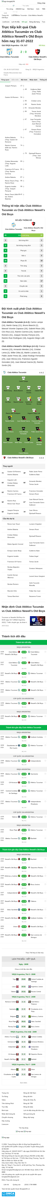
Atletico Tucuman (37, 673)
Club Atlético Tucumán (35, 653)
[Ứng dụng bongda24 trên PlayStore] (19, 1131)
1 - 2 (23, 1002)
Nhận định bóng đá (8, 1114)
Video (4, 1100)
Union (15, 926)
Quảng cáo (16, 1184)
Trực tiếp (5, 1107)
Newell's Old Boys (11, 673)
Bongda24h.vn (25, 1189)
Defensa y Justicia (11, 876)
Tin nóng (9, 9)
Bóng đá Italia (28, 1107)
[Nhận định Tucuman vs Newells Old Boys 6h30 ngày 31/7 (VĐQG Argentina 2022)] (37, 621)
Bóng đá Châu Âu (30, 1100)
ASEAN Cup (20, 9)
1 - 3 (23, 1069)
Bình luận (5, 1110)
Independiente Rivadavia (36, 803)
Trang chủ (5, 1093)
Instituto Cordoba (37, 737)
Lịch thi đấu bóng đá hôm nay (34, 1110)
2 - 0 (23, 1009)
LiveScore (6, 22)
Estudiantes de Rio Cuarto (12, 747)
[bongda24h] (2, 9)
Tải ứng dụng (23, 1128)
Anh (37, 9)
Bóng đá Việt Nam (30, 1093)
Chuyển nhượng (7, 1117)
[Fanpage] (21, 1180)
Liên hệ (6, 1184)
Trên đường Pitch (15, 7)
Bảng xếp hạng (34, 22)
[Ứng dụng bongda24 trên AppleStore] (27, 1131)
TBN (43, 9)
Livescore (5, 1124)
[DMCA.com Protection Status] (8, 1196)
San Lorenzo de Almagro (36, 936)
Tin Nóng (5, 1096)
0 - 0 (23, 1037)
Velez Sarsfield (12, 910)
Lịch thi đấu (16, 22)
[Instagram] (26, 1180)
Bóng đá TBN (28, 1103)
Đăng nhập (41, 3)
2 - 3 (23, 1042)
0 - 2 (23, 1016)
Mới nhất (5, 6)
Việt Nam (30, 9)
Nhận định (33, 80)
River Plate (13, 830)
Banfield (33, 838)
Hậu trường (6, 1121)
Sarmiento (34, 774)
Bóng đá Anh (28, 1096)
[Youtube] (31, 1180)
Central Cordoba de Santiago (11, 792)
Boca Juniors (35, 884)
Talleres (14, 817)
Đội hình (24, 80)
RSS (3, 1180)
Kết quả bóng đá (29, 1114)
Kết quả (24, 22)
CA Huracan (13, 782)
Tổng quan (5, 80)
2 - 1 (23, 1059)
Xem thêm (23, 1083)
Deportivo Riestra (37, 867)
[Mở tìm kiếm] (42, 6)
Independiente (36, 761)
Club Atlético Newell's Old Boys (11, 653)
